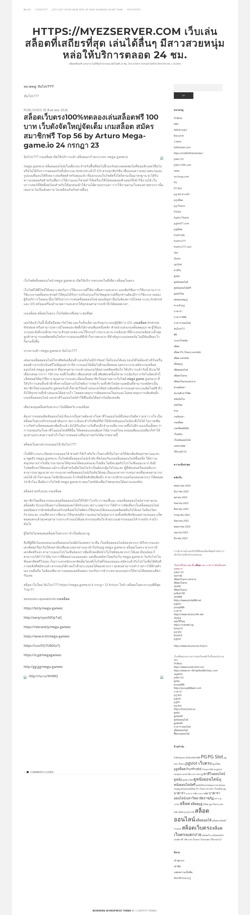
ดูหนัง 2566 (187, 779)
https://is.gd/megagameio (42, 655)
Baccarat (179, 135)
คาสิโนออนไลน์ (214, 773)
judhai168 (179, 593)
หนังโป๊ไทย (179, 621)
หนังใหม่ (178, 404)
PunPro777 (180, 241)
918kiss (178, 663)
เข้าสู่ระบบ (179, 860)
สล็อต (176, 346)
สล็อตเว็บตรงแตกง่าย (185, 381)
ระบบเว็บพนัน (181, 340)
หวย (176, 410)
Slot (176, 252)
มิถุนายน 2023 (181, 520)
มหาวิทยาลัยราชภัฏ (200, 798)
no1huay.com (181, 176)
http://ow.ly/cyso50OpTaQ (43, 617)
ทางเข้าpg (179, 305)
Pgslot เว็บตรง (181, 217)
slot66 (177, 586)
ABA (176, 124)
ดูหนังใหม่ (179, 293)
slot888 (178, 596)
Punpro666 (207, 769)
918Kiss (178, 118)
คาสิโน (177, 270)
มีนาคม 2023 (181, 538)
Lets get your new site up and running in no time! (87, 9)
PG (175, 182)
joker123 (179, 572)
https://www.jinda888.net (187, 600)
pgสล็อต (178, 229)
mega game (135, 379)
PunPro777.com (182, 246)
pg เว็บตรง (179, 206)
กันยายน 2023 (181, 503)
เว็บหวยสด (205, 839)
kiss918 (178, 635)
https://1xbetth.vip (184, 625)
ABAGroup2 (180, 129)
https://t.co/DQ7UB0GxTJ (42, 645)
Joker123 (179, 159)
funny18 (178, 628)
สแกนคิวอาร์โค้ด (182, 393)
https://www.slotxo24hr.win (189, 614)
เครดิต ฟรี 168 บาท (183, 839)
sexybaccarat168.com (185, 774)
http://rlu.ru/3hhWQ (43, 676)
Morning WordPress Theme (112, 910)
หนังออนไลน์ (217, 835)
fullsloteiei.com (182, 147)
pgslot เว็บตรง (198, 763)
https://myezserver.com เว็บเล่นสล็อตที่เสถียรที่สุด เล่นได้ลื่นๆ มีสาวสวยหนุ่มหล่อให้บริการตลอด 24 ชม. (125, 43)
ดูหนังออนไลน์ (181, 282)
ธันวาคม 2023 (181, 491)
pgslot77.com (181, 223)
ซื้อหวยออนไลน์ (181, 733)
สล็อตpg (178, 364)
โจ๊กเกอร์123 (180, 451)
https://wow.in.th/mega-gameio (47, 636)
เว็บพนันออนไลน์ (182, 440)
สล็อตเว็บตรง (180, 375)
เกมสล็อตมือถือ (181, 428)
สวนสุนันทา (180, 387)
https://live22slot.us (184, 709)
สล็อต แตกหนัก (181, 358)
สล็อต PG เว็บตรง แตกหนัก (187, 352)
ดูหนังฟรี (178, 716)
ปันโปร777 (179, 328)
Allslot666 (191, 757)
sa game (218, 769)
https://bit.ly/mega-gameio (43, 608)
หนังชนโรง (179, 399)
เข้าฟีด (177, 866)
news (176, 170)
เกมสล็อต (140, 322)
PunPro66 (179, 235)
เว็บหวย (195, 839)
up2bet (178, 264)
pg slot (177, 632)
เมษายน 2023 (181, 532)
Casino (177, 141)
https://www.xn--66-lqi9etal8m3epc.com (196, 670)
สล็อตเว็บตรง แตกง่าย (185, 579)
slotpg (177, 617)
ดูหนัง (177, 276)
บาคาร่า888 (180, 317)
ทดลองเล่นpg (181, 299)
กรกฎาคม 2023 (182, 515)
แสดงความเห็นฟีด (183, 872)
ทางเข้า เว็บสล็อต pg (216, 788)
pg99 (176, 702)
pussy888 (179, 607)
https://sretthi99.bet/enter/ (188, 153)
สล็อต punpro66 (186, 812)
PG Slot (178, 188)
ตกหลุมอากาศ (211, 785)
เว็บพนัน (178, 434)
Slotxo (177, 258)
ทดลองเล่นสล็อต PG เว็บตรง (193, 788)
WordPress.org (182, 878)
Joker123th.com (182, 165)
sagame (178, 674)
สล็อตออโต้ (204, 820)
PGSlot (177, 211)
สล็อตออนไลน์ (181, 369)
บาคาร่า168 (191, 793)
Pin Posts (134, 9)
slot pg (199, 774)
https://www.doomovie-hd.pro (190, 646)
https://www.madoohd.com (189, 667)
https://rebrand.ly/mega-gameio (47, 627)
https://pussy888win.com (187, 688)
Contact (41, 9)
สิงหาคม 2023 (181, 509)
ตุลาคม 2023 (180, 497)
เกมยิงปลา (179, 416)
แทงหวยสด (179, 445)
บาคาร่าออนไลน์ (182, 323)
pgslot (177, 603)
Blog (27, 9)
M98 (198, 757)
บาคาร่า (178, 311)
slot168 (178, 575)
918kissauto (179, 757)
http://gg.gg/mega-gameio (43, 667)
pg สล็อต (178, 200)
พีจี (175, 334)
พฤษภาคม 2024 (182, 485)
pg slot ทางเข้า (182, 194)
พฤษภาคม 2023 (182, 526)
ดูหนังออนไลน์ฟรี (182, 287)
